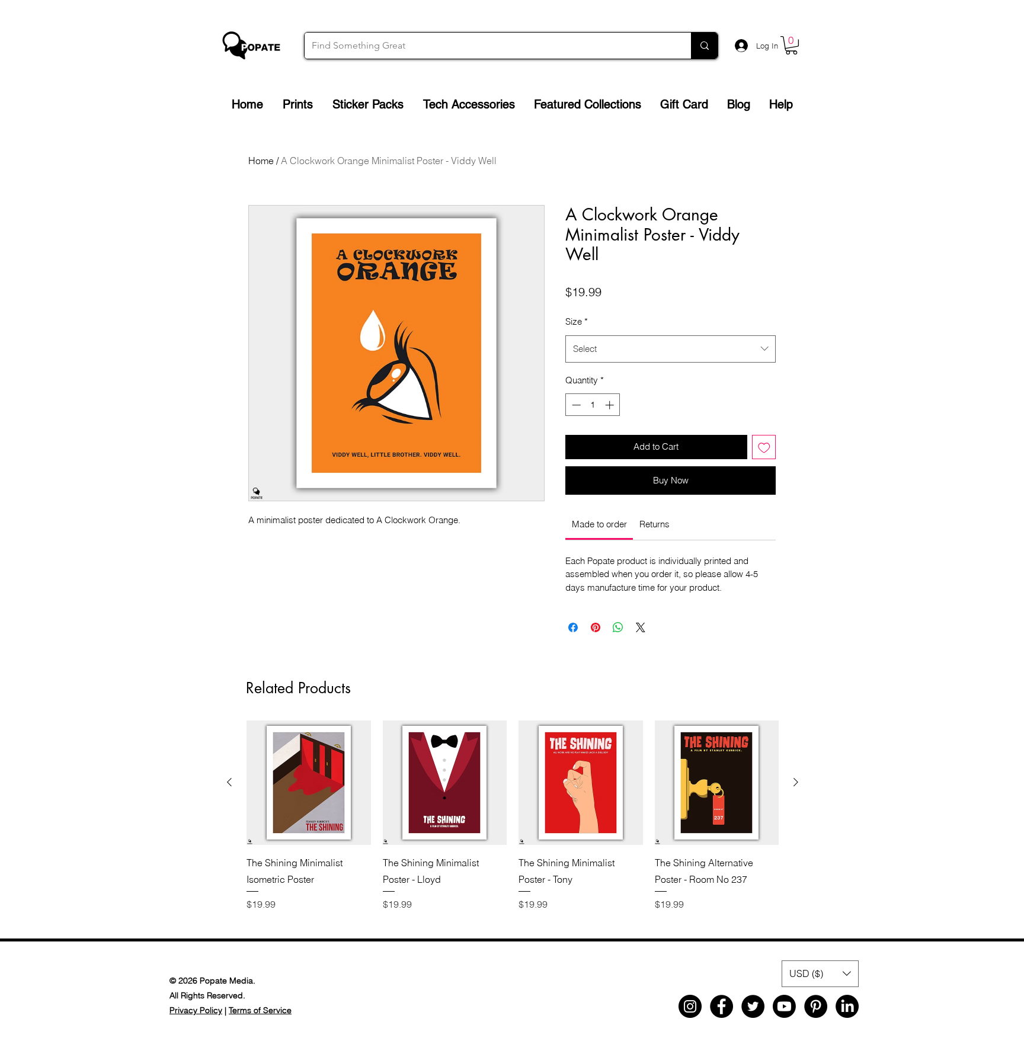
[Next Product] (796, 782)
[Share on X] (640, 627)
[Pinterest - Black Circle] (815, 1006)
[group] (512, 824)
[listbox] (820, 973)
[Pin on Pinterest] (595, 627)
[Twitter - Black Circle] (752, 1006)
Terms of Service (260, 1010)
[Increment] (611, 405)
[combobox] (670, 349)
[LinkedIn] (847, 1006)
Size (576, 321)
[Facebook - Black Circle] (721, 1006)
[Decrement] (575, 405)
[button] (791, 45)
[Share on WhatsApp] (618, 627)
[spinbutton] (593, 405)
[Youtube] (784, 1006)
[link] (599, 524)
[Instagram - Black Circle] (690, 1006)
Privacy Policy (195, 1010)
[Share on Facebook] (573, 627)
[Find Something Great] (704, 46)
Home (261, 160)
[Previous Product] (229, 782)
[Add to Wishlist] (764, 447)
